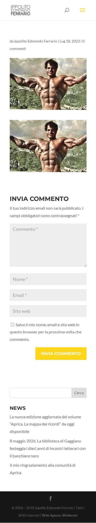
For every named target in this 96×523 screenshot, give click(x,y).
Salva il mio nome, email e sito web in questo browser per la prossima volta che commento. (45, 332)
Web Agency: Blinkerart (60, 515)
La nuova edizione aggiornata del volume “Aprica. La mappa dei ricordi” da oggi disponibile (45, 424)
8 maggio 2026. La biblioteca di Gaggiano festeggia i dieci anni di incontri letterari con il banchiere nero (48, 448)
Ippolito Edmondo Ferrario (35, 41)
